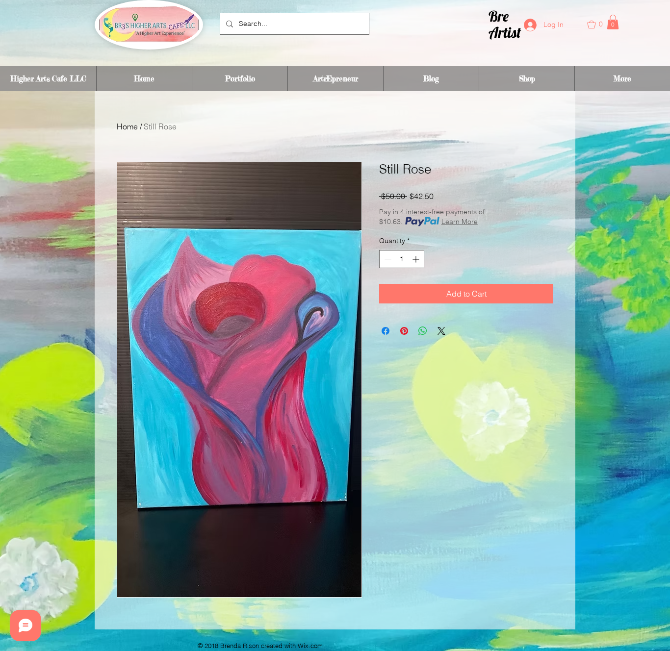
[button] (600, 24)
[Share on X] (441, 331)
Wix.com (310, 646)
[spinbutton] (402, 259)
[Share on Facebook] (385, 331)
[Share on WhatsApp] (423, 331)
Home (127, 126)
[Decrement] (387, 259)
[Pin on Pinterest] (404, 331)
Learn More (459, 221)
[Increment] (417, 259)
